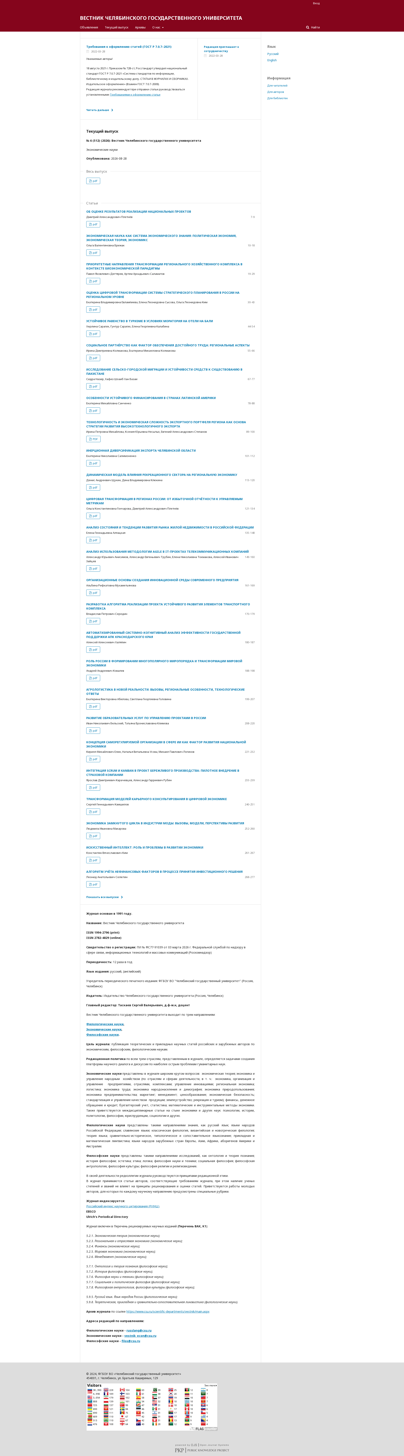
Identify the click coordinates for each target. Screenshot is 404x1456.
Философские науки (102, 1035)
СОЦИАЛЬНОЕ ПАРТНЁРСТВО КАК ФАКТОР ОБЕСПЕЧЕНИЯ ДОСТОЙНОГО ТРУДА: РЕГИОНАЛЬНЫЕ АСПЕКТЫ (168, 345)
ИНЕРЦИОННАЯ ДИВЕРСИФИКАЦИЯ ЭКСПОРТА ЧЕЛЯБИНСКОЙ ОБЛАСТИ (141, 450)
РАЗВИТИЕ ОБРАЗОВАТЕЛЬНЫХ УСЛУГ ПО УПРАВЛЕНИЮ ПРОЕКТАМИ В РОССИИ (146, 718)
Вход (316, 3)
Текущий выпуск (116, 27)
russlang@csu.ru (139, 1330)
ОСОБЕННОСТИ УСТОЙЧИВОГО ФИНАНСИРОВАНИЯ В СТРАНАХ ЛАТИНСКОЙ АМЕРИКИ (151, 398)
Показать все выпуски (102, 897)
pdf (94, 181)
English (272, 60)
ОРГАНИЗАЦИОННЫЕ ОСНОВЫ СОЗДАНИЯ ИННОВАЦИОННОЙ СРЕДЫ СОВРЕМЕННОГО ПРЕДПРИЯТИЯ (162, 580)
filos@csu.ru (131, 1341)
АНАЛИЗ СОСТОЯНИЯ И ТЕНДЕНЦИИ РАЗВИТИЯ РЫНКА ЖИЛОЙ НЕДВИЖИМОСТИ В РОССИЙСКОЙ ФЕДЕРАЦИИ (170, 527)
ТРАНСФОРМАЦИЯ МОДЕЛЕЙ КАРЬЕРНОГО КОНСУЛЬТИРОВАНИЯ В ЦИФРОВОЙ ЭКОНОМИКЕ (156, 799)
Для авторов (275, 92)
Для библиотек (277, 98)
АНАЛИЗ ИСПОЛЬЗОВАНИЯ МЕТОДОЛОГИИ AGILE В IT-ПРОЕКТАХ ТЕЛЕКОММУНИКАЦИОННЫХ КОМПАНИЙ (167, 552)
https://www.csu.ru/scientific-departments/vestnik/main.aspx (167, 1311)
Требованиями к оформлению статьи (135, 94)
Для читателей (277, 85)
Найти (315, 27)
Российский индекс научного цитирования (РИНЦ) (122, 1206)
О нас (156, 27)
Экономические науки (103, 1029)
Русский (273, 54)
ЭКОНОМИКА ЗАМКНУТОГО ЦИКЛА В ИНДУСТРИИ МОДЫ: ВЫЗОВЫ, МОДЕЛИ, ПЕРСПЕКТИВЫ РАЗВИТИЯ (165, 823)
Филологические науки (105, 1024)
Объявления (89, 27)
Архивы (140, 27)
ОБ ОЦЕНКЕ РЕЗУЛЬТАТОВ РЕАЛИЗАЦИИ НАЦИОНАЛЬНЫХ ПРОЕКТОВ (138, 212)
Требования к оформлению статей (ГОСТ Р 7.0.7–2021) (128, 47)
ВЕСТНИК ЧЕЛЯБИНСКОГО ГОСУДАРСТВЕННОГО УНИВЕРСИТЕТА (161, 17)
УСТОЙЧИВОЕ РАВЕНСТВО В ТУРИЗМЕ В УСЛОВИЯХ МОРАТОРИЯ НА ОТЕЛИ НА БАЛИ (149, 321)
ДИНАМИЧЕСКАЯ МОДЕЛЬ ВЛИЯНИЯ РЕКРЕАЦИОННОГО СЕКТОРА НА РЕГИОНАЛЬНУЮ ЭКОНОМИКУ (161, 475)
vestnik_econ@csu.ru (140, 1336)
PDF (95, 439)
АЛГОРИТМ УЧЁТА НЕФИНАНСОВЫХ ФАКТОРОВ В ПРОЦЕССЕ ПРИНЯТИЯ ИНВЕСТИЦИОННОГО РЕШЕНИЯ (164, 872)
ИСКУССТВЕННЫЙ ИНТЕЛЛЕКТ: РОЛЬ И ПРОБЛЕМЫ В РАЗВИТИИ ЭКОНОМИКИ (144, 847)
